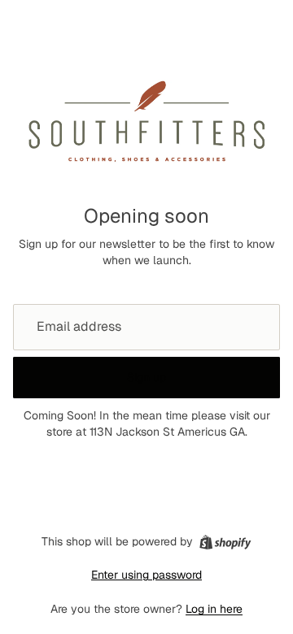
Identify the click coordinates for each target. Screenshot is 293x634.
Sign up (146, 377)
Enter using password (146, 574)
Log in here (214, 608)
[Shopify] (225, 542)
